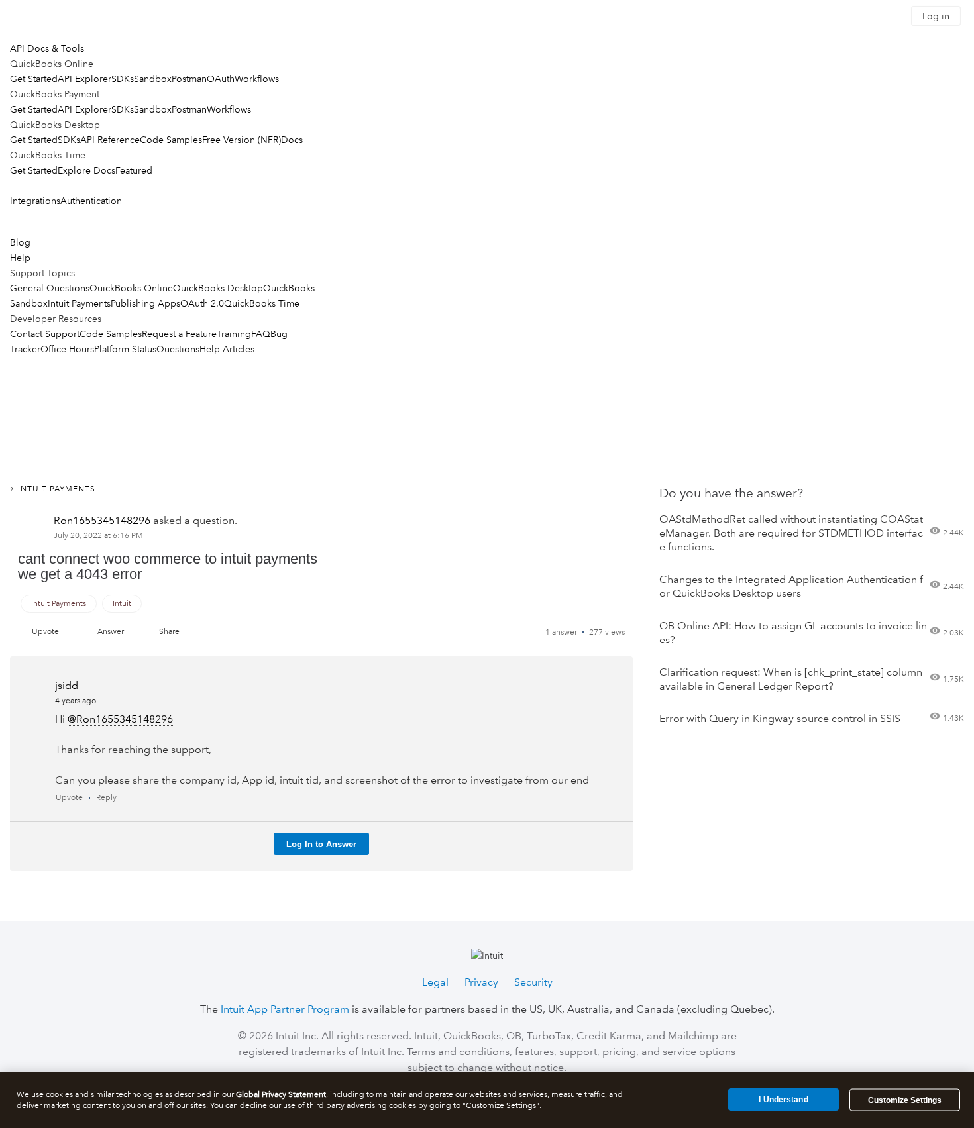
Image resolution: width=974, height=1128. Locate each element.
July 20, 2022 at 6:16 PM (98, 535)
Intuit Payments (79, 303)
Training (234, 334)
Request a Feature (179, 334)
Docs (292, 140)
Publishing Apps (145, 303)
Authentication (91, 201)
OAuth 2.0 (202, 303)
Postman (189, 79)
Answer (110, 632)
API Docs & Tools (47, 48)
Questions (177, 349)
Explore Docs (86, 170)
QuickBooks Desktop (218, 288)
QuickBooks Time (261, 303)
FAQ (260, 334)
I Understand (783, 1099)
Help (20, 258)
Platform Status (125, 349)
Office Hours (67, 349)
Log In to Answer (321, 844)
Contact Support (45, 334)
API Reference (110, 140)
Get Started (34, 79)
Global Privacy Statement (281, 1095)
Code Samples (171, 140)
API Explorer (84, 79)
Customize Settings (905, 1100)
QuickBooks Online (131, 288)
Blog (20, 242)
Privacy (481, 982)
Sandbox (153, 79)
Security (533, 982)
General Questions (49, 288)
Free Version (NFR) (241, 140)
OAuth (221, 79)
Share (169, 632)
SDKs (122, 79)
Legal (435, 982)
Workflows (257, 79)
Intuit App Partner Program (285, 1009)
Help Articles (226, 349)
